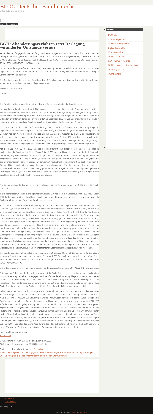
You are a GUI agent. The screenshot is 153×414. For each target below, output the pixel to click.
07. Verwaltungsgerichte (119, 61)
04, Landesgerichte (116, 48)
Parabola (72, 412)
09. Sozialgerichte (116, 69)
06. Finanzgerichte (116, 56)
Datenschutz (10, 401)
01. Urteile (112, 35)
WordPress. (82, 412)
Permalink (38, 349)
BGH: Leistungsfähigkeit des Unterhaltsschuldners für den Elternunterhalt (34, 355)
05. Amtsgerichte (115, 52)
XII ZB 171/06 (5, 335)
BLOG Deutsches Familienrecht (37, 6)
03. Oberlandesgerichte (118, 43)
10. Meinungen (114, 73)
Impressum (10, 398)
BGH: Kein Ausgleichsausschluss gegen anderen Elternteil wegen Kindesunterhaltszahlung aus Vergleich (47, 352)
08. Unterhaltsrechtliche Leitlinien (123, 65)
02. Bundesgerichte (117, 39)
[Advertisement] (48, 19)
